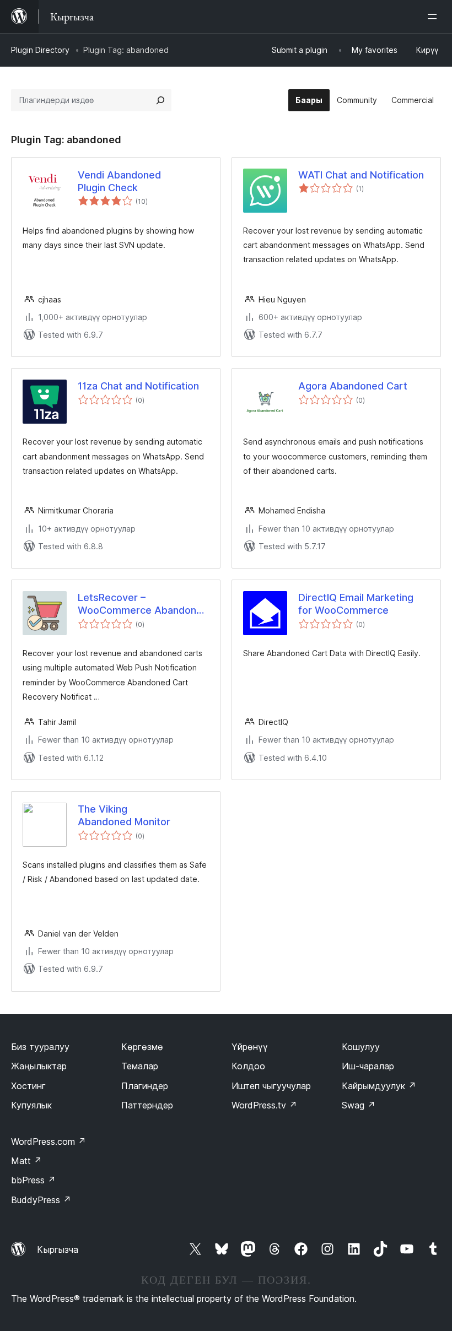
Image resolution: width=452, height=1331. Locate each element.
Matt (26, 1160)
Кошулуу (361, 1046)
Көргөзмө (142, 1046)
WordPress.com (48, 1141)
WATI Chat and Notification (361, 175)
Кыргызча (57, 1249)
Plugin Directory (40, 50)
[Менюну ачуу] (434, 16)
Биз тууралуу (40, 1046)
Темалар (139, 1066)
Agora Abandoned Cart (352, 386)
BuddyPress (41, 1199)
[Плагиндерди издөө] (160, 100)
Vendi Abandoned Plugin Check (119, 181)
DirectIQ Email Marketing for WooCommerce (355, 604)
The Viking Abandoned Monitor (124, 815)
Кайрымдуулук (379, 1085)
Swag (358, 1105)
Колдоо (248, 1066)
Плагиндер (144, 1085)
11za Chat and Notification (138, 386)
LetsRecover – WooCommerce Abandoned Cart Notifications (143, 604)
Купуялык (31, 1105)
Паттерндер (147, 1105)
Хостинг (28, 1085)
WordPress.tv (264, 1105)
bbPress (33, 1180)
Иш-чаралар (368, 1066)
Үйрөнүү (250, 1046)
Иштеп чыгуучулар (271, 1085)
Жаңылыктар (39, 1066)
